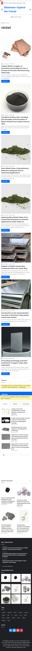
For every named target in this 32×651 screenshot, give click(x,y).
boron (15, 612)
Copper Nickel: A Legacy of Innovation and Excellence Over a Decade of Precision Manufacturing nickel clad (15, 69)
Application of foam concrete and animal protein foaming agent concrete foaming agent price (20, 446)
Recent (15, 404)
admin (3, 64)
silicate (13, 617)
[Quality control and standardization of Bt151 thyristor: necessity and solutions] (6, 411)
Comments (26, 404)
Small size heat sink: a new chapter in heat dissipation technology (19, 429)
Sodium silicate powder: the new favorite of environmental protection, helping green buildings (20, 420)
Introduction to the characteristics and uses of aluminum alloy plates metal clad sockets (15, 315)
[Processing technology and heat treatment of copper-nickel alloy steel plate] (16, 342)
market (15, 615)
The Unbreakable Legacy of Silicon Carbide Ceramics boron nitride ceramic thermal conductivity (7, 528)
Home (3, 23)
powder (8, 617)
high (8, 615)
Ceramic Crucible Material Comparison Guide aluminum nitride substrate (23, 502)
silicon (18, 617)
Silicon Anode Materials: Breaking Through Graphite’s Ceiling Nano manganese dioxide (8, 500)
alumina (3, 612)
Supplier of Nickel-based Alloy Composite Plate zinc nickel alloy (14, 267)
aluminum (10, 612)
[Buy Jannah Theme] (16, 16)
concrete (26, 612)
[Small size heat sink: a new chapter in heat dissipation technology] (6, 429)
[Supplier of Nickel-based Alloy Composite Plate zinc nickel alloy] (16, 247)
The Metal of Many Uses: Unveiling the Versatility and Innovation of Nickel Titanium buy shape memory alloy (15, 120)
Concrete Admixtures (8, 566)
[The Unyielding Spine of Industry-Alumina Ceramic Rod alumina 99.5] (16, 599)
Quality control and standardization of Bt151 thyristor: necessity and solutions (18, 411)
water (8, 620)
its (11, 615)
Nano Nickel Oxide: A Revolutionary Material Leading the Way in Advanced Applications (15, 170)
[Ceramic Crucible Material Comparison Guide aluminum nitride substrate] (24, 492)
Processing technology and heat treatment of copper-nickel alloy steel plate (14, 363)
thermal (3, 620)
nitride (25, 615)
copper (3, 615)
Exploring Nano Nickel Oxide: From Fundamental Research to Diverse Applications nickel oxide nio (14, 219)
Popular (5, 404)
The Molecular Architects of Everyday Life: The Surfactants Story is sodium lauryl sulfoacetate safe (23, 528)
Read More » (5, 81)
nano (21, 615)
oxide (3, 617)
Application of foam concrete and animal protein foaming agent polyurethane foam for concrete (19, 437)
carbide (20, 612)
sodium (23, 617)
